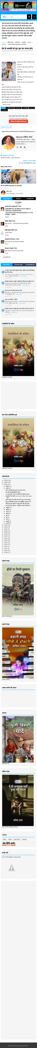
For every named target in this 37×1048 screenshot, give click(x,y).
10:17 (6, 244)
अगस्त (7, 511)
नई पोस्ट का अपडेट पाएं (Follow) (18, 121)
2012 (6, 547)
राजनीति (23, 42)
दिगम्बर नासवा (8, 221)
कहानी (10, 839)
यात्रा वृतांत (17, 839)
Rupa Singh (9, 248)
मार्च (7, 519)
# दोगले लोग (18, 108)
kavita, (4, 56)
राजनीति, (32, 54)
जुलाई (7, 513)
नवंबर (7, 488)
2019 (6, 533)
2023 (6, 525)
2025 (6, 482)
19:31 (6, 226)
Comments (30, 264)
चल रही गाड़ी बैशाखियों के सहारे (13, 492)
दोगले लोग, (27, 54)
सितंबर (7, 509)
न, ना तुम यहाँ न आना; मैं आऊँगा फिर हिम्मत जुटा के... (18, 494)
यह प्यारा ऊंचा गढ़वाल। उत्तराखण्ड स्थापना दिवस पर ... (18, 505)
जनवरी (7, 523)
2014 (6, 543)
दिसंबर (7, 486)
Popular (19, 264)
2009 (6, 552)
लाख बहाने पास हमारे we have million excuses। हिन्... (19, 497)
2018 (6, 535)
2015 (6, 541)
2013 (6, 545)
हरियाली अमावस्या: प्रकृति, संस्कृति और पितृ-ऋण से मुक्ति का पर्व (19, 281)
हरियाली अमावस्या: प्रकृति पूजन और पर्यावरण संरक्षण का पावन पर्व (19, 308)
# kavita (31, 108)
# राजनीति (25, 108)
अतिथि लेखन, (22, 54)
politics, (8, 56)
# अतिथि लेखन (9, 108)
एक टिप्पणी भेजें (6, 257)
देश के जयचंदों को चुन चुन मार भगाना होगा (11, 186)
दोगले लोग (17, 42)
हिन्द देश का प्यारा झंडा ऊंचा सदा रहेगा (13, 290)
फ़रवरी (7, 521)
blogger (7, 198)
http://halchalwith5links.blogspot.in (17, 212)
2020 (6, 531)
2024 (6, 484)
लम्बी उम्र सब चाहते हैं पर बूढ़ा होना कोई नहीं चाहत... (18, 503)
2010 (6, 550)
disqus (18, 198)
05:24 (7, 235)
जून (7, 515)
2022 (6, 527)
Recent (6, 264)
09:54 (7, 217)
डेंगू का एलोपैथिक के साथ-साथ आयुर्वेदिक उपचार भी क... (19, 502)
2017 (6, 537)
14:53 (6, 253)
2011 (5, 549)
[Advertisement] (16, 395)
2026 (6, 480)
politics (4, 44)
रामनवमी (24, 839)
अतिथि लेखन (10, 42)
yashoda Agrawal (11, 206)
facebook (30, 198)
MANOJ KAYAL (10, 239)
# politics (4, 110)
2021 (6, 529)
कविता (4, 839)
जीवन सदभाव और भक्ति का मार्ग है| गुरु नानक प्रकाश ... (19, 499)
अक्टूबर (8, 507)
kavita (29, 42)
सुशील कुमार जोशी (9, 230)
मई (7, 517)
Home (4, 42)
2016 (6, 539)
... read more (22, 276)
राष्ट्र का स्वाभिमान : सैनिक (11, 299)
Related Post (6, 167)
